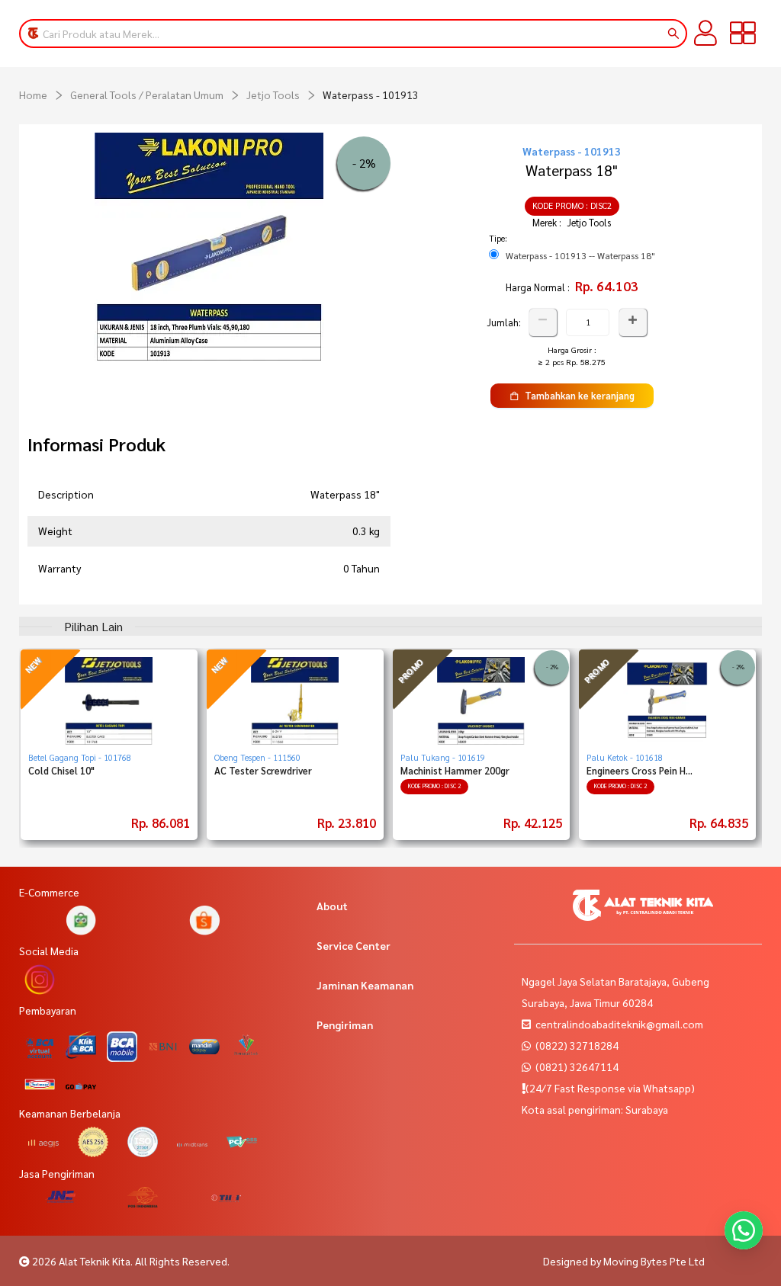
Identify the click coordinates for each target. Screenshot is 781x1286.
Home (33, 94)
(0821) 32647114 (576, 1066)
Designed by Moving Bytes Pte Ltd (624, 1261)
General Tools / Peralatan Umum (146, 94)
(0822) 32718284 (576, 1045)
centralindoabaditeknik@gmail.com (619, 1024)
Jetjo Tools (273, 94)
